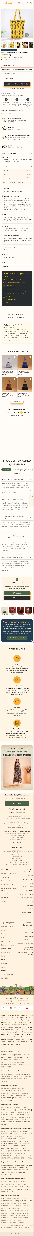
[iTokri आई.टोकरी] (9, 3)
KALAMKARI (5, 1088)
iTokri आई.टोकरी (13, 998)
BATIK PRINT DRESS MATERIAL (19, 1143)
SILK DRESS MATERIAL (21, 1153)
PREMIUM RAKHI (19, 1057)
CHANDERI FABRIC (23, 1112)
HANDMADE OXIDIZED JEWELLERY (12, 1220)
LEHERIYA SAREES (7, 1175)
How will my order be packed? (12, 557)
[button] (3, 3)
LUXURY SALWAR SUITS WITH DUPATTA (14, 1198)
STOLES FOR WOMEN (25, 1182)
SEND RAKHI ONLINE (22, 1055)
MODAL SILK (5, 1095)
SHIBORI (19, 1095)
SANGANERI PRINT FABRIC (10, 1119)
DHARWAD (5, 1093)
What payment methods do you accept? (13, 517)
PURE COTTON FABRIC (23, 1110)
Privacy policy (11, 1001)
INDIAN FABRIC (6, 1107)
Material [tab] (17, 473)
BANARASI (10, 1100)
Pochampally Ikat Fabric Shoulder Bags (10, 7)
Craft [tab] (29, 470)
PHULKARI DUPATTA (9, 1184)
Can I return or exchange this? (12, 499)
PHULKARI (13, 1093)
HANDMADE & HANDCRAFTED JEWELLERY (15, 1215)
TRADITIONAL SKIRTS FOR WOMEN (12, 1225)
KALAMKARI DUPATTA (16, 1186)
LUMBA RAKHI (19, 1062)
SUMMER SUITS (18, 1076)
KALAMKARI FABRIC (23, 1117)
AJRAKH (13, 1088)
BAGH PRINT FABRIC (8, 1110)
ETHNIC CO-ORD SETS (18, 1203)
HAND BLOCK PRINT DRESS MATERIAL (13, 1146)
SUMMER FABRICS (7, 1074)
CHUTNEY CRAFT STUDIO (16, 110)
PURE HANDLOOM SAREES (10, 1165)
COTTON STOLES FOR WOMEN (19, 1189)
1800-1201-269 (15, 855)
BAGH (15, 1098)
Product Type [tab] (18, 470)
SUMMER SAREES (20, 1074)
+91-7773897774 (10, 293)
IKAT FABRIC (12, 1117)
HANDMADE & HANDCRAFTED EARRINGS (14, 1218)
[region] (17, 332)
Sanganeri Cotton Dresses (17, 754)
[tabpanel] (17, 772)
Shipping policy (10, 1003)
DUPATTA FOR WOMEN (9, 1182)
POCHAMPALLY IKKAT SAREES (17, 1172)
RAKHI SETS (28, 1060)
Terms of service (23, 1001)
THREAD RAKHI (18, 1060)
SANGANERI (14, 1091)
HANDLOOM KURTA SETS (9, 1201)
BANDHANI (20, 1088)
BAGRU (9, 1098)
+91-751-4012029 (21, 293)
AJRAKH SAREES (25, 1165)
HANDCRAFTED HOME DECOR (11, 1206)
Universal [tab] (6, 470)
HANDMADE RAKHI (7, 1055)
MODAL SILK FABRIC (14, 1122)
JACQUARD (5, 1091)
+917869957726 (10, 288)
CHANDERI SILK (23, 1093)
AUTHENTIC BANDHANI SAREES (11, 1167)
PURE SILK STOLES (7, 1191)
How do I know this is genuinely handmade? (13, 537)
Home (2, 7)
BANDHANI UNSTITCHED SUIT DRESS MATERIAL (16, 1155)
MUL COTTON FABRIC (8, 1112)
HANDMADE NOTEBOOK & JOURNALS (13, 1223)
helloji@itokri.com (11, 299)
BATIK (13, 1095)
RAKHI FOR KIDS (7, 1062)
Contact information (23, 1003)
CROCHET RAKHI (6, 1057)
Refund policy (24, 998)
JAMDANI (22, 1091)
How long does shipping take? (12, 479)
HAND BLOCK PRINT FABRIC (10, 1115)
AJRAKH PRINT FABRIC (20, 1107)
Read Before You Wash (17, 638)
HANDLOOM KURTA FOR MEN (18, 1213)
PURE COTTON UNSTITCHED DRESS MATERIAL (17, 1158)
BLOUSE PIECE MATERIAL (23, 1227)
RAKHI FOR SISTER (18, 1064)
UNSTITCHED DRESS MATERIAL (11, 1131)
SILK (19, 1098)
